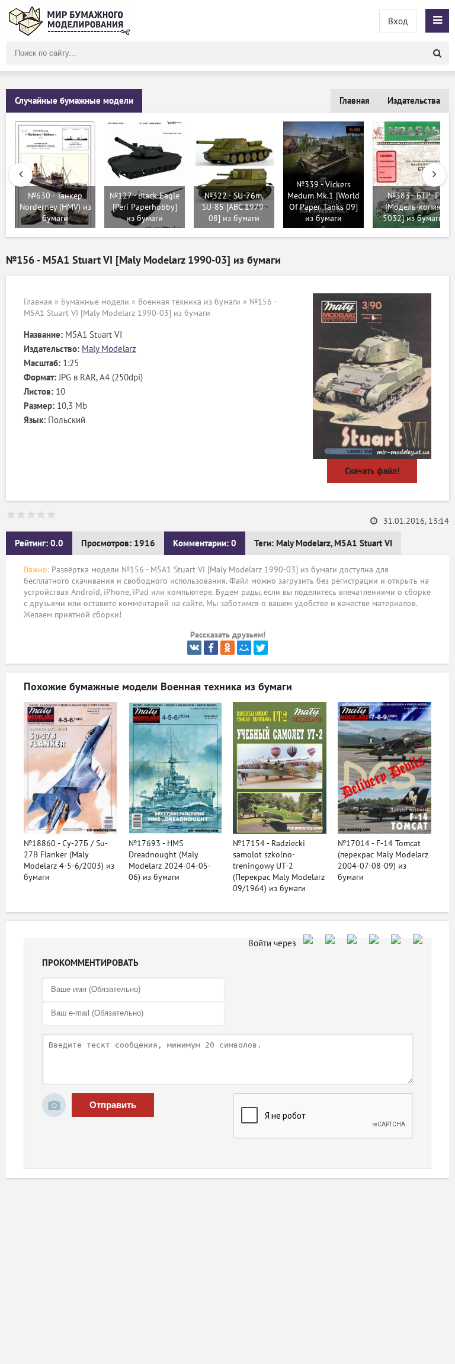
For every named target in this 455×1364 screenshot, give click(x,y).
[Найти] (437, 53)
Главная (354, 100)
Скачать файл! (372, 471)
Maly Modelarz (109, 349)
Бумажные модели (95, 302)
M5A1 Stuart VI (363, 543)
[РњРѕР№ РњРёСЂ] (244, 648)
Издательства (413, 100)
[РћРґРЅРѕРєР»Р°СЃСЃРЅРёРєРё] (227, 648)
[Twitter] (261, 648)
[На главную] (71, 20)
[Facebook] (211, 648)
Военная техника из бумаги (189, 302)
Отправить (112, 1105)
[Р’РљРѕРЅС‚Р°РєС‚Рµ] (194, 648)
